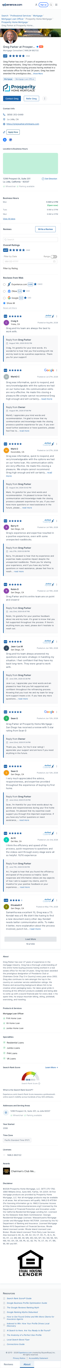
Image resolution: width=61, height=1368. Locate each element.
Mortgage (37, 15)
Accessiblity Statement (38, 1358)
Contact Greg (12, 98)
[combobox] (30, 239)
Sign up (43, 5)
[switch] (54, 256)
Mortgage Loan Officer (12, 19)
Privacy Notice (19, 1358)
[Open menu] (56, 4)
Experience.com (25, 1352)
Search (4, 15)
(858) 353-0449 (15, 114)
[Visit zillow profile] (5, 140)
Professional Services (20, 15)
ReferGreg (31, 98)
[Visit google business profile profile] (10, 140)
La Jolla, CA (13, 119)
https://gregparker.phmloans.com (23, 124)
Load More (30, 939)
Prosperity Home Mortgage (14, 22)
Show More (38, 73)
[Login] (36, 5)
